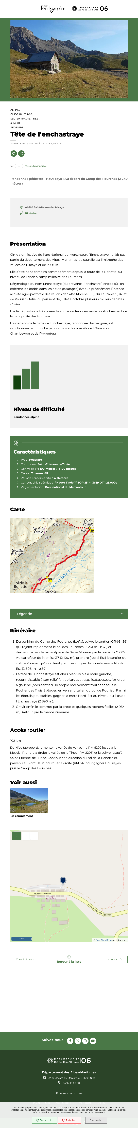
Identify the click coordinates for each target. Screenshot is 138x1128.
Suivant (113, 959)
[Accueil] (11, 166)
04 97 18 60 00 (71, 1083)
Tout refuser (71, 1120)
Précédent (26, 959)
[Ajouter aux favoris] (13, 153)
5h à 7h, (15, 123)
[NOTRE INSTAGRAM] (85, 1040)
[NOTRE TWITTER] (77, 1040)
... (19, 166)
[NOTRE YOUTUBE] (93, 1040)
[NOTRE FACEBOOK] (70, 1040)
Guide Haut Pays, (21, 114)
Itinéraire (31, 213)
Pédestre (16, 127)
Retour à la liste (69, 961)
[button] (69, 59)
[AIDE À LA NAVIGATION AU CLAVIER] (16, 836)
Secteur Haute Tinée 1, (25, 118)
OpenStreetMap (104, 940)
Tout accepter (46, 1120)
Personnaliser (96, 1120)
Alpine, (15, 110)
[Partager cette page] (21, 153)
